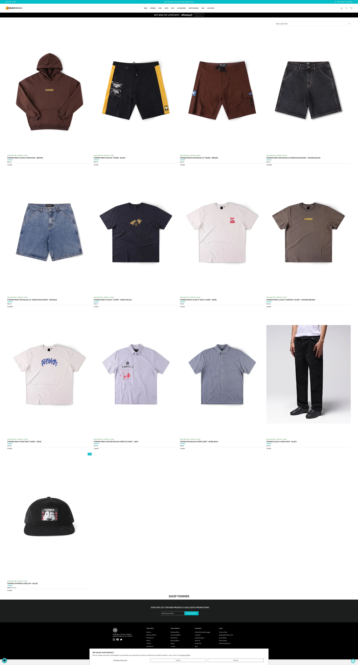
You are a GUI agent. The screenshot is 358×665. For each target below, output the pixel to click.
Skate (166, 8)
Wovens (148, 632)
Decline (235, 660)
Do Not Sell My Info (224, 643)
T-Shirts (148, 643)
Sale (202, 8)
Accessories (181, 8)
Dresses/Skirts (175, 640)
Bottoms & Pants (151, 635)
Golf (172, 8)
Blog (196, 646)
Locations (210, 8)
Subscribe (191, 613)
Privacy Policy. (185, 655)
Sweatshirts (149, 646)
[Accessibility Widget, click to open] (353, 661)
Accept (178, 660)
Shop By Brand (194, 8)
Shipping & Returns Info (226, 635)
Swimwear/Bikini (176, 635)
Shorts (148, 640)
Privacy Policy (223, 640)
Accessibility (223, 638)
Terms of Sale (223, 632)
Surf (160, 8)
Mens (145, 8)
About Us (197, 640)
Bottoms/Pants (175, 632)
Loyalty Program (199, 638)
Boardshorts (150, 638)
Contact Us (198, 643)
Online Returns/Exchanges (202, 632)
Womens (153, 8)
